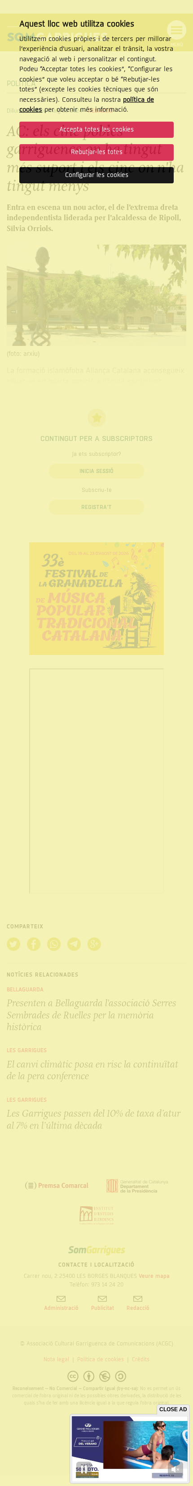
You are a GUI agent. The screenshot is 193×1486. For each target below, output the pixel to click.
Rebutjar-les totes (97, 152)
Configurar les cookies (96, 175)
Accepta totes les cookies (96, 129)
